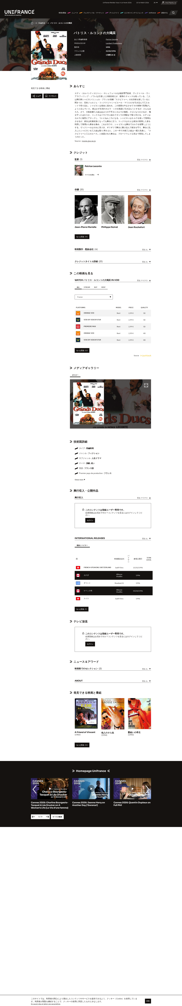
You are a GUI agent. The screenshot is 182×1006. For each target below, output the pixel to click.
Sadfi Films (119, 568)
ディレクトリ (114, 13)
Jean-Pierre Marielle (85, 227)
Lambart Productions (114, 43)
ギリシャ (87, 583)
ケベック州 (88, 591)
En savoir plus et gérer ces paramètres (45, 1004)
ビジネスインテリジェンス (133, 13)
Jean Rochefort (136, 227)
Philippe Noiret (109, 227)
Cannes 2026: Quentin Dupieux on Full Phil (90, 804)
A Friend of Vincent (85, 732)
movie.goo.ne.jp (89, 141)
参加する (164, 13)
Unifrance (152, 13)
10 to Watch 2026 (142, 3)
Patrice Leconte (112, 39)
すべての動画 (57, 817)
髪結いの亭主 (134, 732)
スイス (86, 598)
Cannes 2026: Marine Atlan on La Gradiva (131, 804)
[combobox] (94, 297)
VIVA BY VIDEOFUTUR (92, 320)
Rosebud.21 (119, 583)
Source (136, 355)
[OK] (148, 1001)
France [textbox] (80, 297)
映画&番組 (62, 13)
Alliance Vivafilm (119, 575)
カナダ (86, 575)
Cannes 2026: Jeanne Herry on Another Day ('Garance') (47, 804)
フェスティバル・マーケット (93, 13)
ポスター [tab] (75, 375)
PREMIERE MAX (89, 326)
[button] (146, 385)
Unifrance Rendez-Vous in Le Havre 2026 (117, 3)
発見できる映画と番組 (40, 88)
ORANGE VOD (88, 313)
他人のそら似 (107, 732)
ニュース (75, 13)
